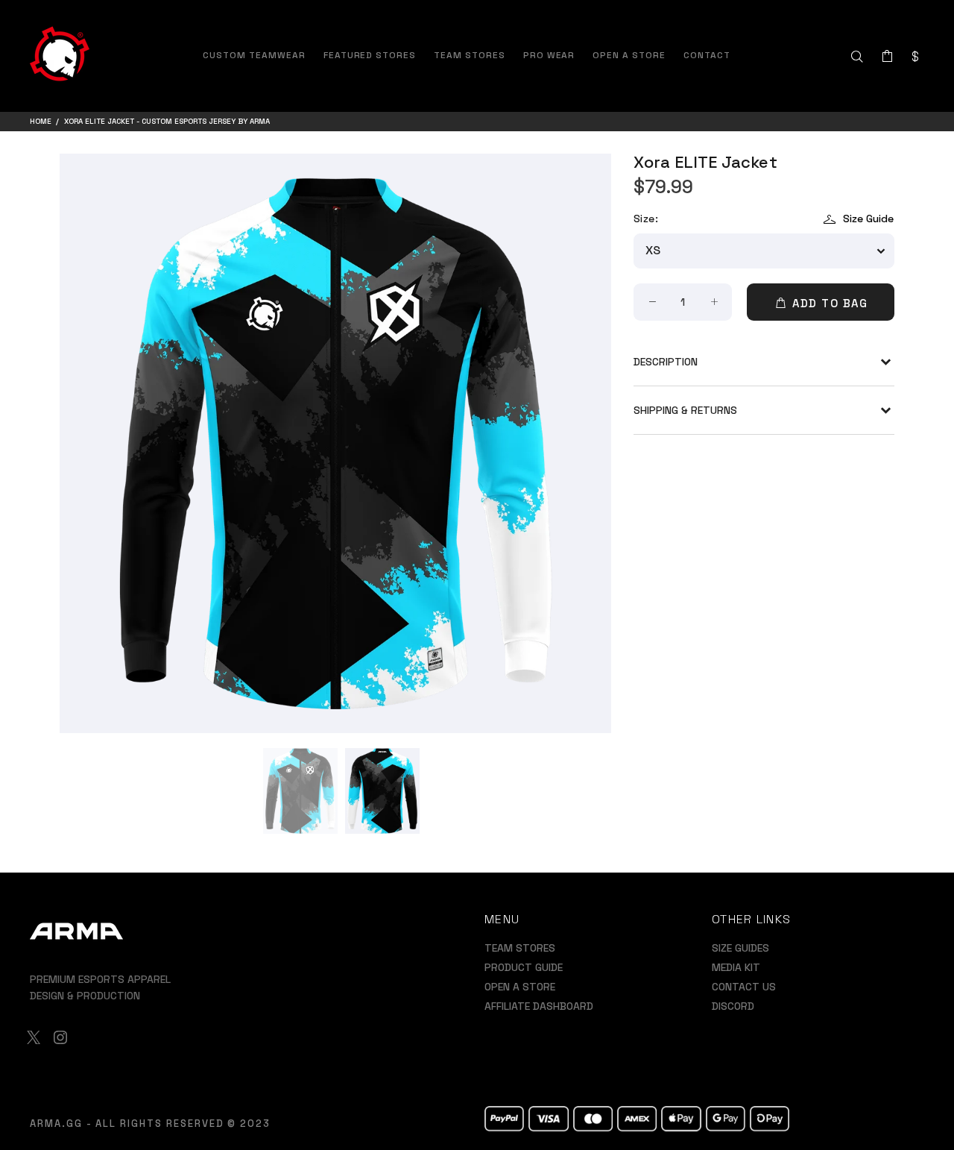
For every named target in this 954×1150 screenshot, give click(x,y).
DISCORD (733, 1006)
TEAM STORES (519, 948)
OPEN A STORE (519, 986)
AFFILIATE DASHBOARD (538, 1006)
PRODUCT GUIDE (523, 967)
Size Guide (868, 218)
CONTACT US (744, 986)
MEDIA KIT (736, 967)
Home (40, 121)
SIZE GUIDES (740, 948)
